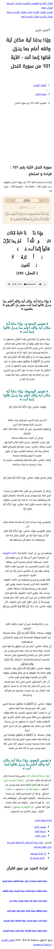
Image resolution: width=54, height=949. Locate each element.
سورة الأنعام (18, 881)
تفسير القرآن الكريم (43, 12)
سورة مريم (42, 901)
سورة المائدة (41, 891)
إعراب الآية (40, 836)
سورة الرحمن (32, 920)
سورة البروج (42, 930)
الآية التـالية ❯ (37, 858)
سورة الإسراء (19, 891)
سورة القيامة (20, 920)
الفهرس (34, 3)
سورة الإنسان (9, 920)
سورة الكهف (8, 891)
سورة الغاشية (30, 930)
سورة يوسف (23, 901)
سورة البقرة (42, 881)
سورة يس (13, 901)
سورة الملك (30, 911)
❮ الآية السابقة (38, 853)
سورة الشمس (8, 930)
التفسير (26, 3)
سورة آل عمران (30, 881)
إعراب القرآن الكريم (22, 12)
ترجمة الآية (40, 831)
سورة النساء (7, 881)
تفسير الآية (40, 827)
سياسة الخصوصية (42, 944)
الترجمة (10, 3)
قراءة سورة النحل (43, 820)
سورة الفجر (19, 930)
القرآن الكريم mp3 (30, 16)
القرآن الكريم (46, 3)
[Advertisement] (27, 134)
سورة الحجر (42, 920)
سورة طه (33, 901)
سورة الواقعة (41, 911)
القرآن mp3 (47, 8)
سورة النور (21, 911)
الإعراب (18, 3)
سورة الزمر (11, 911)
